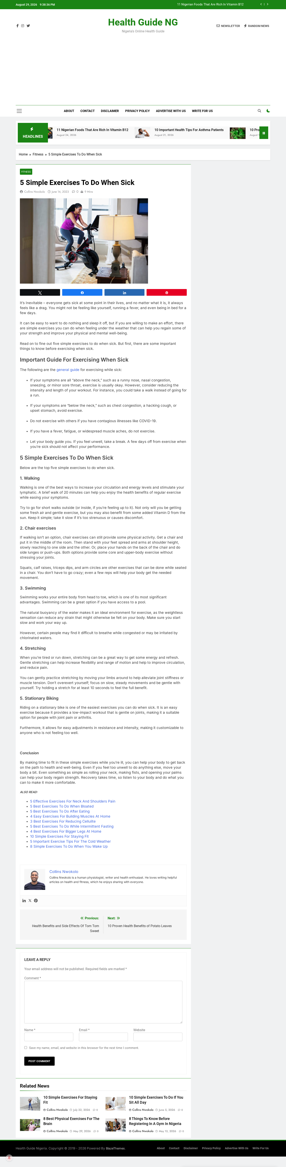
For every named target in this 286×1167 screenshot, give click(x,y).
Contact (87, 111)
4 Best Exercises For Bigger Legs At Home (65, 831)
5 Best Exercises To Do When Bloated (62, 806)
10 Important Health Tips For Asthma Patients (211, 4)
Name (29, 1030)
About (69, 111)
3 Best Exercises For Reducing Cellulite (63, 821)
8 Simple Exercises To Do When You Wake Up (69, 846)
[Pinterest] (36, 901)
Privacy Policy (137, 111)
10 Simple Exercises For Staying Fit (59, 836)
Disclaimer (110, 111)
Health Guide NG (143, 22)
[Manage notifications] (9, 1157)
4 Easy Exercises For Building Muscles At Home (70, 816)
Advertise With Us (171, 111)
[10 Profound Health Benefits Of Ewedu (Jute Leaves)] (211, 134)
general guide (68, 370)
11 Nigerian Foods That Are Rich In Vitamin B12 (66, 130)
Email (84, 1030)
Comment (32, 978)
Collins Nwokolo (34, 192)
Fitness (26, 171)
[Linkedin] (24, 901)
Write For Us (202, 111)
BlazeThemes (115, 1148)
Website (139, 1030)
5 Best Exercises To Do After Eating (60, 811)
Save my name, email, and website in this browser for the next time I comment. (84, 1048)
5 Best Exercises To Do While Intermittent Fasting (71, 826)
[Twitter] (30, 901)
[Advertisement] (143, 66)
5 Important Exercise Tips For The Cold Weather (70, 841)
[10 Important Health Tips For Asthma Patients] (116, 132)
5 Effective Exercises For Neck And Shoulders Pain (72, 801)
